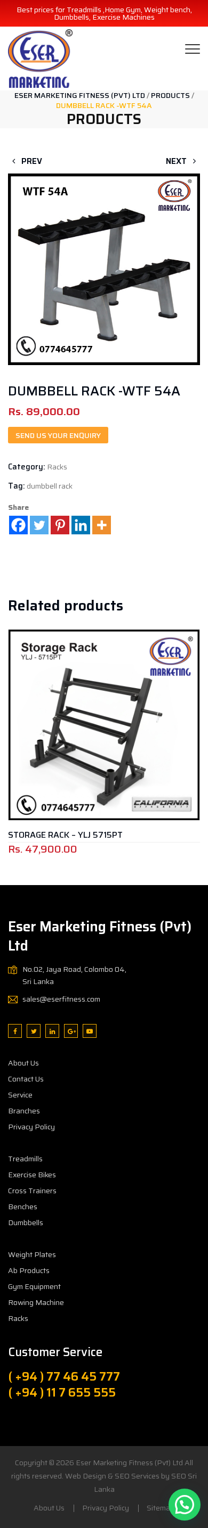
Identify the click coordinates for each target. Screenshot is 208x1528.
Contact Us (26, 1079)
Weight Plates (32, 1254)
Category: (26, 466)
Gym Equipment (34, 1286)
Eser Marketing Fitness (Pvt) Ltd (129, 1462)
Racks (57, 467)
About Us (23, 1063)
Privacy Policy (31, 1127)
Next (177, 161)
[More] (101, 525)
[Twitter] (39, 525)
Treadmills (25, 1158)
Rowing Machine (36, 1302)
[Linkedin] (80, 525)
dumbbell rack (50, 486)
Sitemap (160, 1508)
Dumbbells (25, 1222)
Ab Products (29, 1270)
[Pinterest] (60, 525)
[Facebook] (18, 525)
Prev (30, 161)
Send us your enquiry (58, 435)
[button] (104, 252)
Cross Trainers (32, 1190)
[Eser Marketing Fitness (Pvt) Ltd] (40, 58)
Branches (24, 1111)
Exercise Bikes (32, 1174)
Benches (22, 1206)
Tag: (16, 486)
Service (20, 1095)
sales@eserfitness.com (61, 999)
